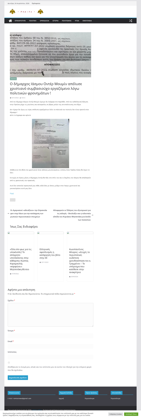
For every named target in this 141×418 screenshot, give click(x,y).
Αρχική (61, 398)
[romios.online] (10, 20)
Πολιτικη (32, 21)
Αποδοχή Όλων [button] (131, 414)
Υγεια (77, 21)
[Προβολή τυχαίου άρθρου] (130, 20)
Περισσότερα (89, 398)
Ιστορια (55, 21)
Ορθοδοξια (44, 21)
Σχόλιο (11, 300)
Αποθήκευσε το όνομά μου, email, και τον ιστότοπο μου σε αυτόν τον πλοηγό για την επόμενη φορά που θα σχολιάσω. (49, 368)
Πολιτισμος (66, 21)
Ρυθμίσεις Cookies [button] (116, 414)
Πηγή (12, 193)
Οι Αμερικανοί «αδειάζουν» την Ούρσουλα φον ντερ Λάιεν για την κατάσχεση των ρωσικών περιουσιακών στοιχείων (28, 213)
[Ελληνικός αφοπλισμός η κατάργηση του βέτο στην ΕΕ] (50, 233)
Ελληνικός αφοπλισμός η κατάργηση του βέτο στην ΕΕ (50, 253)
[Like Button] (12, 200)
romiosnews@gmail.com (22, 398)
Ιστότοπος (12, 352)
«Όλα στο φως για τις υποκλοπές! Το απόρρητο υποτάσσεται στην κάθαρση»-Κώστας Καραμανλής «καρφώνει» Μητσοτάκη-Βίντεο (21, 259)
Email (11, 341)
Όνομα (11, 330)
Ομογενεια (87, 21)
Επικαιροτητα (20, 21)
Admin (23, 98)
